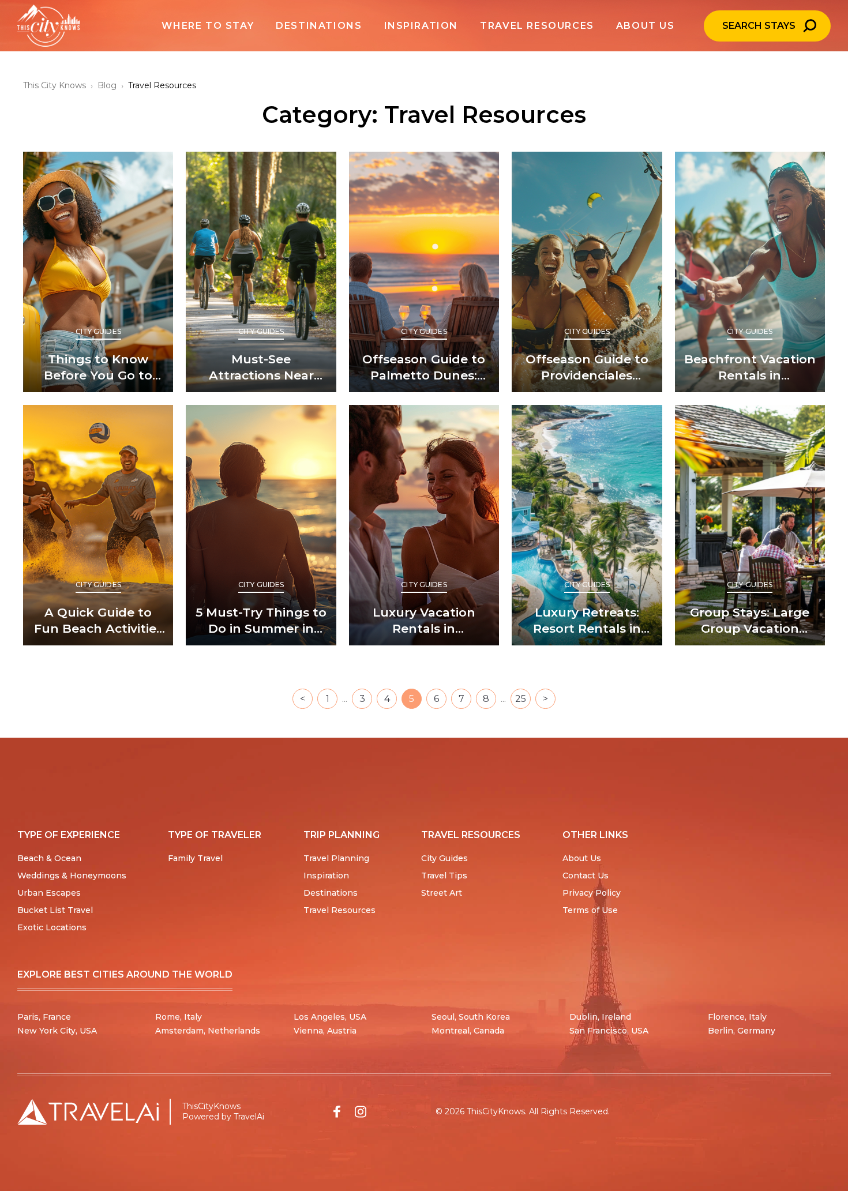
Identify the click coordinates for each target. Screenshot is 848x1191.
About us (645, 25)
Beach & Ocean (49, 858)
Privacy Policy (591, 893)
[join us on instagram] (360, 1111)
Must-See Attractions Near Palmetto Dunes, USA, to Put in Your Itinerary (261, 368)
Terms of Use (590, 910)
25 (520, 698)
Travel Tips (444, 875)
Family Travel (195, 858)
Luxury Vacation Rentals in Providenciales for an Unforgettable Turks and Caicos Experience (424, 621)
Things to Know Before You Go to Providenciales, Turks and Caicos (98, 368)
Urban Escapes (49, 893)
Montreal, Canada (467, 1030)
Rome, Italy (178, 1017)
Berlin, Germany (741, 1030)
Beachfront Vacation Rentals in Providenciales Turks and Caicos (750, 368)
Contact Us (585, 875)
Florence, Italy (737, 1017)
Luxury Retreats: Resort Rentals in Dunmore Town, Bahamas (587, 621)
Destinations (330, 893)
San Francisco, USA (608, 1030)
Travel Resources (339, 910)
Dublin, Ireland (600, 1017)
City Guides (98, 331)
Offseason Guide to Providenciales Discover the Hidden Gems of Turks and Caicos (587, 368)
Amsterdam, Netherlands (207, 1030)
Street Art (441, 893)
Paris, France (44, 1017)
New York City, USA (57, 1030)
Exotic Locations (52, 927)
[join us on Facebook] (336, 1112)
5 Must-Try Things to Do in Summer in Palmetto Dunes (261, 621)
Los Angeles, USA (330, 1017)
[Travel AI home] (88, 1112)
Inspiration (326, 875)
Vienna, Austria (325, 1030)
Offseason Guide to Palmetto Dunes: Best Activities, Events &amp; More (423, 368)
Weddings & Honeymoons (71, 875)
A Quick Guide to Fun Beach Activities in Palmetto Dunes (98, 621)
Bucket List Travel (55, 910)
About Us (581, 858)
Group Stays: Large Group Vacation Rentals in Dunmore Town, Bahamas (749, 621)
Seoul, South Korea (470, 1017)
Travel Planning (336, 858)
